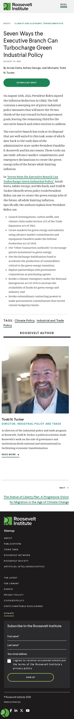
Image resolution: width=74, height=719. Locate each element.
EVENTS (8, 589)
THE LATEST (11, 577)
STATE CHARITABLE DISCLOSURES (23, 606)
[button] (63, 6)
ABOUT (8, 538)
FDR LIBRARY (11, 583)
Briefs (6, 23)
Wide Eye (16, 702)
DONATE (9, 613)
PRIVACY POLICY (14, 594)
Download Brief (27, 84)
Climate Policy (25, 320)
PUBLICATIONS (12, 543)
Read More (9, 455)
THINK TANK (11, 549)
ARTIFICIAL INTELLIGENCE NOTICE (24, 566)
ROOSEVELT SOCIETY (16, 561)
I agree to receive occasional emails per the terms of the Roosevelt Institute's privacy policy (39, 664)
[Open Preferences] (5, 713)
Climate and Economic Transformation (38, 23)
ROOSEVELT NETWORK (17, 555)
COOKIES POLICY (14, 600)
